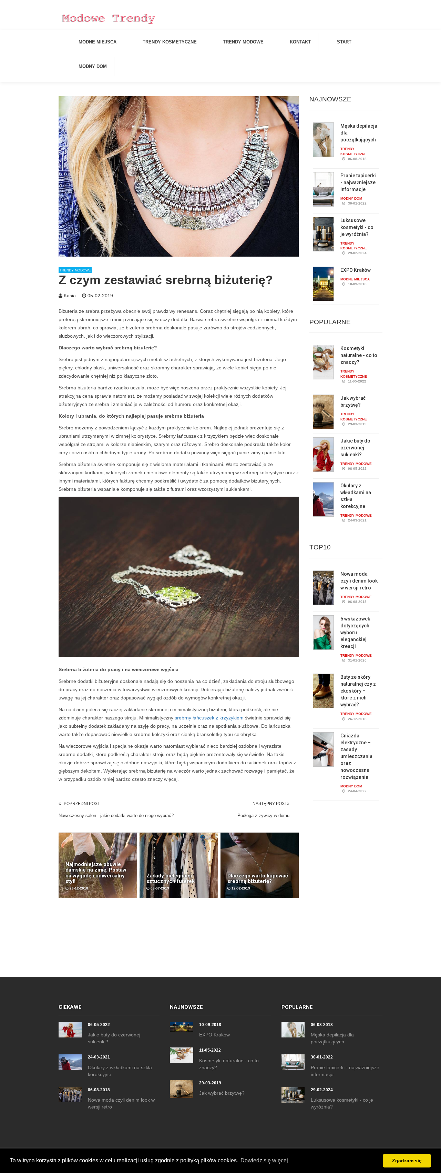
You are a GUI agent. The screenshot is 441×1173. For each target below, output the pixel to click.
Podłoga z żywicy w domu (263, 815)
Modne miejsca (97, 41)
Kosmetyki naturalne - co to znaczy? (358, 355)
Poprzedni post (82, 803)
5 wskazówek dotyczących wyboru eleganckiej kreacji (355, 632)
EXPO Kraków (355, 270)
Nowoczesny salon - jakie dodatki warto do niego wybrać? (116, 815)
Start (344, 41)
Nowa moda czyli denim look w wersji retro (359, 580)
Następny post (270, 803)
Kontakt (300, 41)
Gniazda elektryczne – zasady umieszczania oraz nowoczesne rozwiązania (356, 756)
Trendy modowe (243, 41)
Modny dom (93, 66)
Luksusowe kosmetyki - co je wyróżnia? (356, 227)
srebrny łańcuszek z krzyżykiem (209, 717)
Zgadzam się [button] (407, 1160)
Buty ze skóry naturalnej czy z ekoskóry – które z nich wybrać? (358, 690)
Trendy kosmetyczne (170, 41)
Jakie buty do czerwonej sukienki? (355, 447)
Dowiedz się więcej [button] (264, 1160)
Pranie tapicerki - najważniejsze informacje (358, 182)
